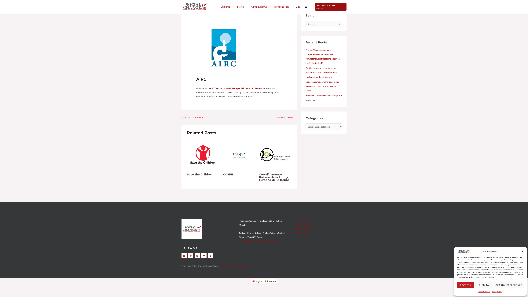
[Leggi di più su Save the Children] (203, 154)
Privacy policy (226, 266)
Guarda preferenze (508, 285)
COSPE (228, 174)
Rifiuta (484, 285)
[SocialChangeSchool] (195, 6)
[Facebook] (184, 255)
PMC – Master (303, 220)
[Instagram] (197, 255)
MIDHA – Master (304, 229)
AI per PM (310, 100)
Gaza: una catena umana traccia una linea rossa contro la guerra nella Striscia (322, 86)
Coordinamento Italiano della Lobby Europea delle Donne (274, 177)
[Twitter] (190, 255)
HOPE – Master (303, 225)
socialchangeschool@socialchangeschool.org (260, 241)
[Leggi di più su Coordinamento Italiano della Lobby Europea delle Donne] (275, 154)
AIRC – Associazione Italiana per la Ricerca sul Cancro (235, 88)
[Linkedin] (210, 255)
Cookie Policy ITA (484, 292)
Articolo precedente (192, 117)
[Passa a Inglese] (306, 7)
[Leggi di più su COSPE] (239, 154)
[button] (522, 251)
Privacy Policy (497, 292)
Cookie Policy (241, 266)
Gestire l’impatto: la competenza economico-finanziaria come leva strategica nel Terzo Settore (321, 72)
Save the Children (200, 174)
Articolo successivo (286, 117)
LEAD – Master (303, 233)
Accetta (465, 285)
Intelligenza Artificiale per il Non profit (324, 95)
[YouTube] (204, 255)
